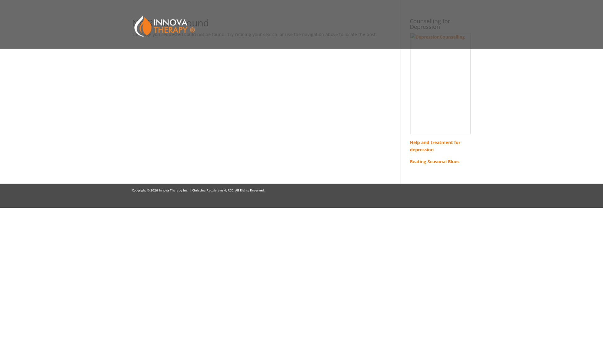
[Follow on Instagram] (466, 190)
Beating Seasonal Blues (434, 161)
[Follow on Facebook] (453, 190)
